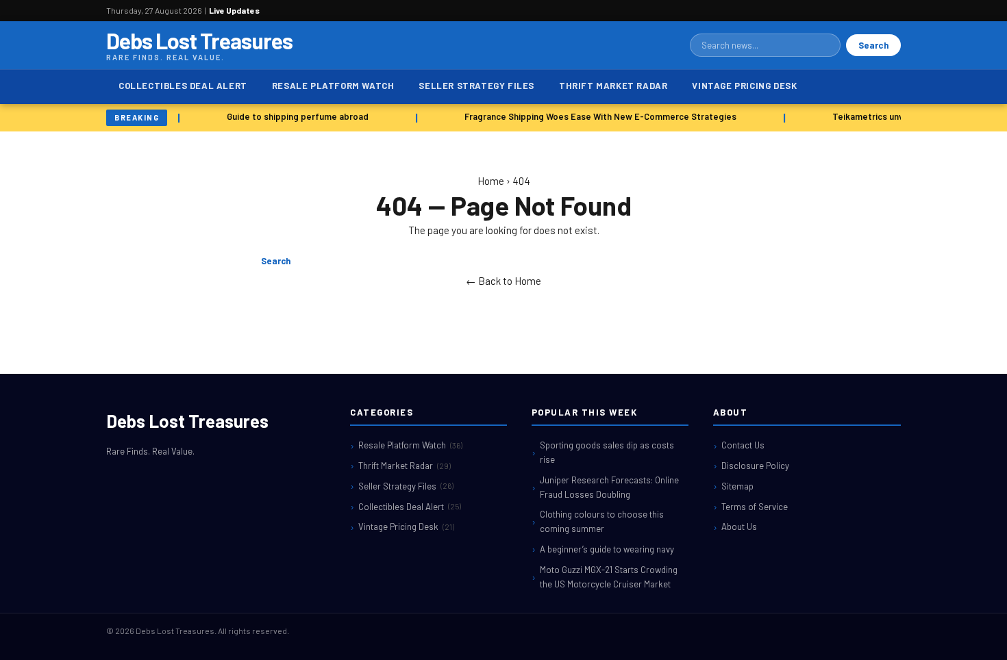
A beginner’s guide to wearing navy (607, 549)
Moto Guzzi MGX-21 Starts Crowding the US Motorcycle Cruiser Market (608, 576)
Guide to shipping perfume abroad (295, 116)
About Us (739, 526)
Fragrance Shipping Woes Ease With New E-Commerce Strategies (598, 116)
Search (873, 45)
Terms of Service (754, 506)
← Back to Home (503, 281)
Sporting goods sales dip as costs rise (607, 452)
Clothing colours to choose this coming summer (602, 521)
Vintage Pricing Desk (744, 85)
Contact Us (742, 445)
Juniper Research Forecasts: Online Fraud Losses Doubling (609, 487)
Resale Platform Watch (333, 85)
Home (490, 181)
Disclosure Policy (755, 465)
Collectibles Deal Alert (183, 85)
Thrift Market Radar (613, 85)
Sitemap (737, 486)
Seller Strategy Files (476, 85)
